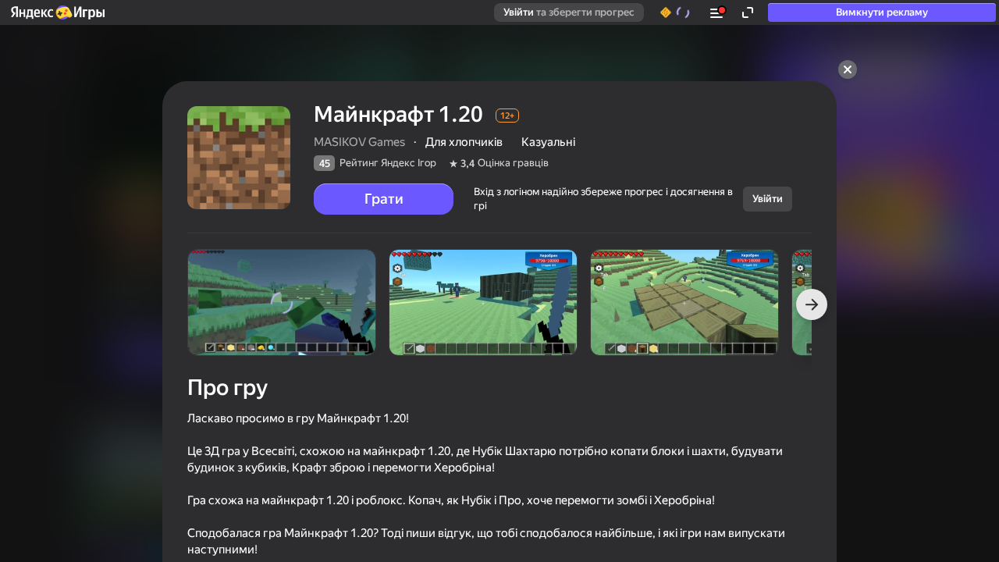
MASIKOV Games (359, 142)
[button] (57, 12)
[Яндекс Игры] (57, 12)
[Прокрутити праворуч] (811, 304)
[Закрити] (847, 69)
